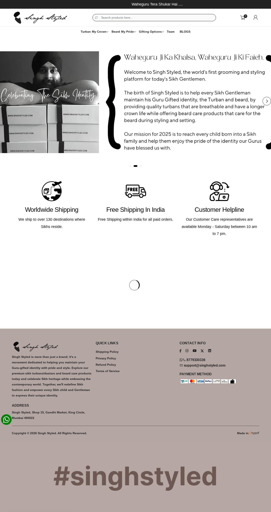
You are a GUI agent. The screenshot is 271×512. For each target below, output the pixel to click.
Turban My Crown (93, 31)
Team (171, 31)
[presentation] (4, 101)
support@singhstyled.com (204, 365)
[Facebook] (180, 351)
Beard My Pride (123, 31)
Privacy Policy (106, 358)
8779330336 (195, 360)
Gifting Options (150, 31)
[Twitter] (202, 351)
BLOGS (185, 31)
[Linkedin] (209, 351)
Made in (243, 433)
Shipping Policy (107, 351)
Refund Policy (106, 364)
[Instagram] (186, 351)
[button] (130, 166)
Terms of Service (108, 371)
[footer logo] (51, 346)
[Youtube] (194, 351)
